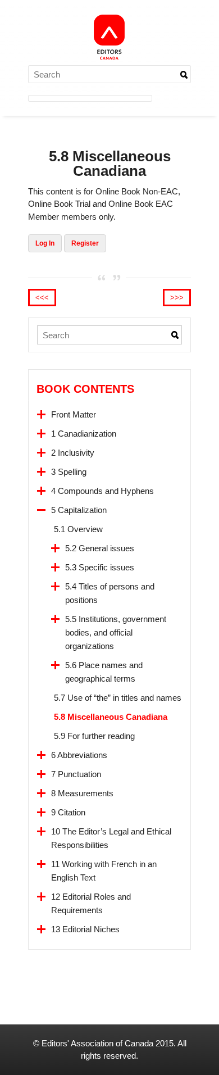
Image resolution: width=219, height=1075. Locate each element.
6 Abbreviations (79, 755)
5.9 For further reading (94, 736)
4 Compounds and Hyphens (102, 491)
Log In (44, 243)
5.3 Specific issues (99, 567)
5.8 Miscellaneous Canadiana (110, 717)
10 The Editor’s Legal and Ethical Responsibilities (111, 838)
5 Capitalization (79, 510)
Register (85, 243)
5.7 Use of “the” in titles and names (117, 697)
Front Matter (73, 414)
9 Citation (68, 812)
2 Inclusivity (72, 452)
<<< (42, 297)
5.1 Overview (78, 529)
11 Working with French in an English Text (104, 870)
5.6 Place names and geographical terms (104, 671)
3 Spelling (68, 472)
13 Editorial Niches (85, 929)
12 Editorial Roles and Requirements (91, 903)
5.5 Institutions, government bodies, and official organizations (115, 632)
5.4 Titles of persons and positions (109, 593)
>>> (177, 297)
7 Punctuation (76, 774)
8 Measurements (82, 793)
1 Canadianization (83, 433)
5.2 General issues (99, 548)
